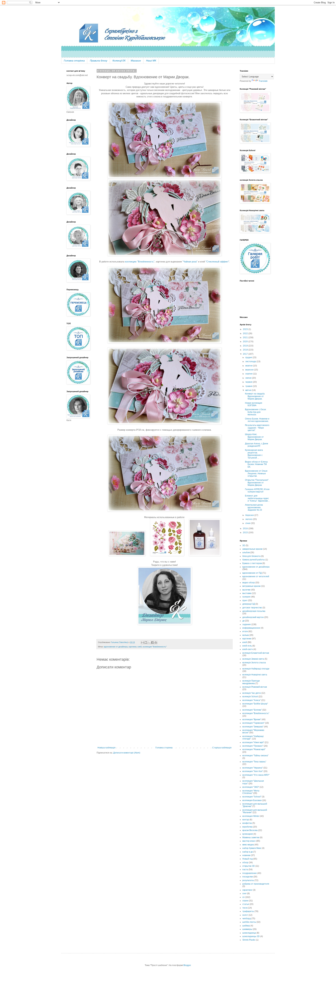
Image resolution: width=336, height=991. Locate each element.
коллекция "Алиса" (251, 700)
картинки (132, 647)
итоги (245, 631)
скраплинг (247, 890)
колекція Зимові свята (253, 659)
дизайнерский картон (253, 617)
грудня (249, 357)
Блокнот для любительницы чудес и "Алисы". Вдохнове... (257, 498)
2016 (245, 528)
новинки (246, 855)
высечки (246, 590)
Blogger (187, 965)
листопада (251, 361)
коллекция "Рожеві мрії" (253, 749)
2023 (245, 329)
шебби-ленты (249, 922)
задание (246, 624)
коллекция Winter (250, 816)
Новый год (247, 859)
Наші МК (151, 60)
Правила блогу (98, 60)
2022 (245, 333)
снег (244, 893)
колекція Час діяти (251, 693)
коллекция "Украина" (252, 768)
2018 (245, 350)
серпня (249, 374)
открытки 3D (248, 866)
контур (245, 819)
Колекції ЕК (119, 60)
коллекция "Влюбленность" (155, 647)
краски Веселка (250, 830)
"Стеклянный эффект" (217, 261)
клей (140, 647)
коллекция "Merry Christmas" (250, 792)
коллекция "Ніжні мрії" (253, 742)
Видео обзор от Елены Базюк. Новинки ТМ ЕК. (256, 464)
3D (243, 545)
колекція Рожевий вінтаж (254, 687)
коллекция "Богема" (252, 710)
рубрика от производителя (255, 884)
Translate (263, 81)
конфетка (247, 823)
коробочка (247, 827)
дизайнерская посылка (253, 611)
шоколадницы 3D (251, 936)
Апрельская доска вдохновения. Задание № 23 (254, 507)
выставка (246, 593)
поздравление (249, 873)
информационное (251, 628)
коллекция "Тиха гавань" (254, 761)
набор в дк (247, 852)
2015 (245, 532)
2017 (245, 354)
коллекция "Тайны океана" (255, 755)
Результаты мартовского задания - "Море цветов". (257, 428)
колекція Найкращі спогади (255, 668)
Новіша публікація (106, 747)
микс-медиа (248, 844)
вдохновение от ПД (252, 573)
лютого (249, 519)
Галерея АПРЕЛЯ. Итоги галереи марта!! (257, 490)
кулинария (247, 834)
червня (249, 382)
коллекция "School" (251, 796)
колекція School (250, 696)
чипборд (246, 918)
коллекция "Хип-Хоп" (252, 771)
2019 (245, 346)
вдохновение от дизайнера (116, 647)
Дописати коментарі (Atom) (126, 753)
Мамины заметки (250, 837)
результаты (248, 880)
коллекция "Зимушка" (252, 726)
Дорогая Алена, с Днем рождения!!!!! (256, 444)
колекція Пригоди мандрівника (251, 682)
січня (248, 523)
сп (243, 897)
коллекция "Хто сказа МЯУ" (256, 775)
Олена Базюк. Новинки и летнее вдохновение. (257, 420)
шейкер (246, 925)
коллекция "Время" (251, 719)
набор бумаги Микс (251, 848)
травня (249, 386)
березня (249, 515)
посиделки (247, 876)
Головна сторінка (74, 60)
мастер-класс (249, 841)
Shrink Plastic (248, 940)
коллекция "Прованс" (252, 746)
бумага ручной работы (253, 559)
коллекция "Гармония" (253, 723)
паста (245, 869)
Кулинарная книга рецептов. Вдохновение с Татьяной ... (254, 454)
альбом (246, 552)
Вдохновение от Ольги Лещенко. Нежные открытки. (256, 473)
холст (245, 915)
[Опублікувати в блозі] (146, 642)
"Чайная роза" (190, 261)
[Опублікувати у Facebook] (152, 642)
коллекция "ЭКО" (250, 787)
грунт (245, 600)
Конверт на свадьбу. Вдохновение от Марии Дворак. (255, 396)
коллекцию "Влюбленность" (140, 261)
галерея (246, 597)
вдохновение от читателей (255, 576)
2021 (245, 337)
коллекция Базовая (252, 800)
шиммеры (247, 929)
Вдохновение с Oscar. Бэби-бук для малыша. (255, 412)
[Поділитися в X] (149, 642)
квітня (248, 390)
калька (245, 635)
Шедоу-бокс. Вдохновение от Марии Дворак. (254, 437)
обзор (245, 862)
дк (243, 621)
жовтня (249, 365)
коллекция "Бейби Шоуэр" (255, 704)
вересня (249, 369)
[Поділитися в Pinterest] (156, 642)
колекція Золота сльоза (254, 662)
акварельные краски (252, 549)
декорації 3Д (248, 604)
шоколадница (249, 933)
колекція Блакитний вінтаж (255, 653)
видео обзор (248, 582)
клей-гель (247, 646)
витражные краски (251, 586)
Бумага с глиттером (252, 563)
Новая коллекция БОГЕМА (253, 404)
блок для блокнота (251, 556)
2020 (245, 341)
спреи (245, 900)
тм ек (244, 908)
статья (245, 904)
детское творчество (252, 607)
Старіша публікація (222, 747)
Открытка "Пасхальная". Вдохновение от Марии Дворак (257, 482)
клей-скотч (247, 649)
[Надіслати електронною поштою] (142, 642)
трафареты (248, 911)
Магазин (136, 60)
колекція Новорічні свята (254, 674)
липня (248, 378)
